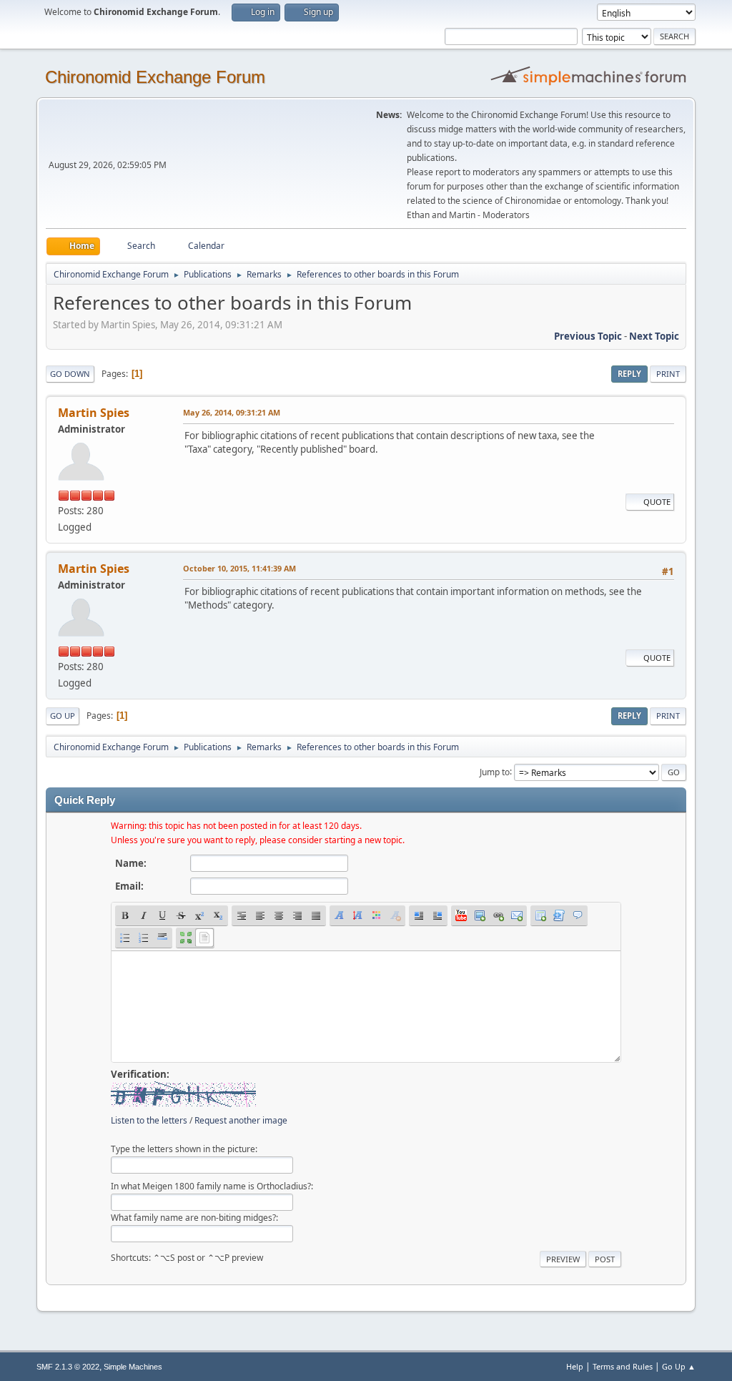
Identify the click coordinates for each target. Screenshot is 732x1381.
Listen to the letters (149, 1120)
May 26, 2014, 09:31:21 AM (231, 412)
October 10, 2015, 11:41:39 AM (239, 568)
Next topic (654, 336)
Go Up (62, 715)
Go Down (70, 373)
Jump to (495, 771)
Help (574, 1366)
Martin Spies (93, 413)
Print (668, 373)
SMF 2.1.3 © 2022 (67, 1366)
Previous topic (588, 336)
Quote (657, 501)
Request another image (240, 1120)
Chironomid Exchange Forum (155, 77)
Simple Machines (133, 1366)
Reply (629, 373)
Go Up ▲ (679, 1366)
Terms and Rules (623, 1366)
